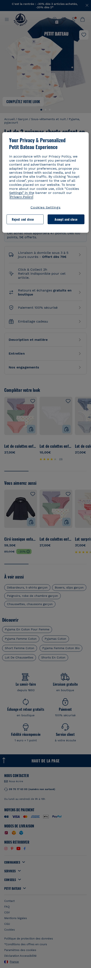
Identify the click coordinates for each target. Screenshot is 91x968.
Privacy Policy (21, 197)
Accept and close (66, 219)
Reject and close (23, 219)
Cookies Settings (45, 207)
